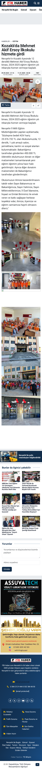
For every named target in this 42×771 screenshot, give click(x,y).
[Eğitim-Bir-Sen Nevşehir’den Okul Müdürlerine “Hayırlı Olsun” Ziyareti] (11, 521)
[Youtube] (23, 700)
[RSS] (32, 700)
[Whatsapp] (27, 700)
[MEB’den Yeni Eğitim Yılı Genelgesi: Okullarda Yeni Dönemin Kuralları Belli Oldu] (11, 476)
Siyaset (33, 10)
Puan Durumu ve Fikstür (29, 720)
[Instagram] (19, 700)
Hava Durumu (30, 712)
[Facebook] (10, 700)
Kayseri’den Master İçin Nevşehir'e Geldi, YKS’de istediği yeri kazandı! (10, 509)
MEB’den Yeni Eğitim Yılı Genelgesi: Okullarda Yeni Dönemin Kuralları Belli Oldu (11, 486)
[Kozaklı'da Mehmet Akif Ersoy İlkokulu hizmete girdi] (21, 89)
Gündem (35, 745)
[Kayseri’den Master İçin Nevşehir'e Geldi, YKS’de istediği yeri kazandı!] (11, 499)
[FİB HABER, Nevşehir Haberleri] (14, 3)
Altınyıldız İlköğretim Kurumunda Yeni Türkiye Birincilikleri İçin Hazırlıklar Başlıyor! (31, 509)
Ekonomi (22, 745)
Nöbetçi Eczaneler (8, 713)
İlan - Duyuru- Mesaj (13, 748)
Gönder (7, 569)
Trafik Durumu (11, 719)
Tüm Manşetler (12, 726)
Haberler (6, 41)
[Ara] (35, 3)
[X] (14, 700)
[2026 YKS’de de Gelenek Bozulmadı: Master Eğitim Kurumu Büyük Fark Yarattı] (31, 476)
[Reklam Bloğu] (21, 597)
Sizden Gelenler (21, 750)
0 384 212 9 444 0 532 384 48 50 (22, 687)
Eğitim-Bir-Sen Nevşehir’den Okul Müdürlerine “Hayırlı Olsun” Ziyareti (9, 531)
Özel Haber (6, 745)
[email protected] (22, 682)
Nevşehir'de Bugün (10, 10)
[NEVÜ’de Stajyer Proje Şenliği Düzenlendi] (31, 521)
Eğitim (15, 41)
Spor (29, 745)
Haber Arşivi (11, 734)
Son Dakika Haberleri (27, 727)
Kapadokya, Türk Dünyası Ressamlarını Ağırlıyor (20, 765)
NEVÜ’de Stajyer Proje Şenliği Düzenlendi (30, 529)
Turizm (14, 745)
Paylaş (7, 105)
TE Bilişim (27, 757)
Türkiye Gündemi (28, 748)
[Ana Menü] (38, 3)
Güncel (24, 10)
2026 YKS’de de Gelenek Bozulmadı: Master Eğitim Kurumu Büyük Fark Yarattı (30, 486)
